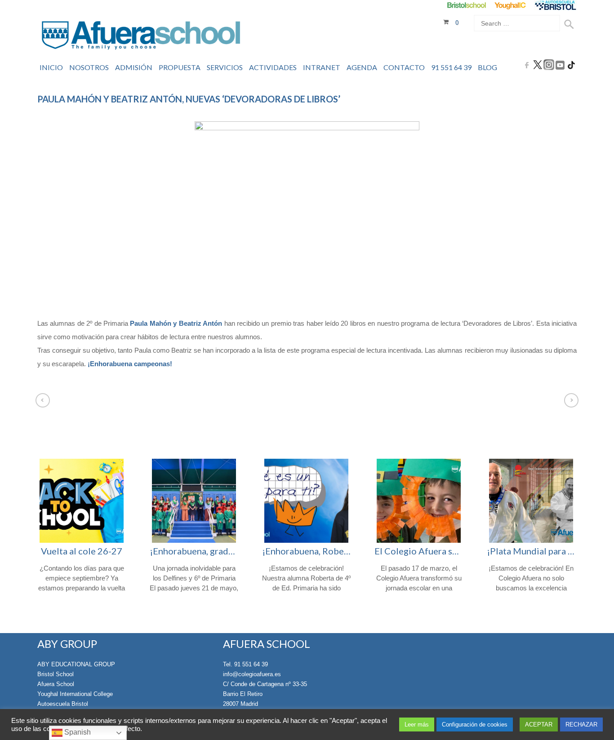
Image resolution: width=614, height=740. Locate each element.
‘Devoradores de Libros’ (497, 323)
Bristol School (55, 674)
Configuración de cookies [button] (474, 724)
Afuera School (55, 684)
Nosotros (89, 67)
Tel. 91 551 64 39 (245, 664)
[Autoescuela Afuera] (555, 5)
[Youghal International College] (510, 5)
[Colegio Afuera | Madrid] (141, 36)
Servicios (225, 67)
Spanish (76, 732)
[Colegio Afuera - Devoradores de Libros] (307, 207)
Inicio (51, 67)
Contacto (404, 67)
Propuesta (179, 67)
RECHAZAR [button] (581, 724)
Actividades (273, 67)
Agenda (362, 67)
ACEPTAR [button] (538, 724)
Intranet (321, 67)
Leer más (417, 724)
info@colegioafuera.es (252, 674)
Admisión (133, 67)
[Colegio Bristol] (466, 5)
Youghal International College (75, 694)
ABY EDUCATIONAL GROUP (76, 664)
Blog (487, 67)
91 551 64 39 (451, 67)
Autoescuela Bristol (62, 703)
